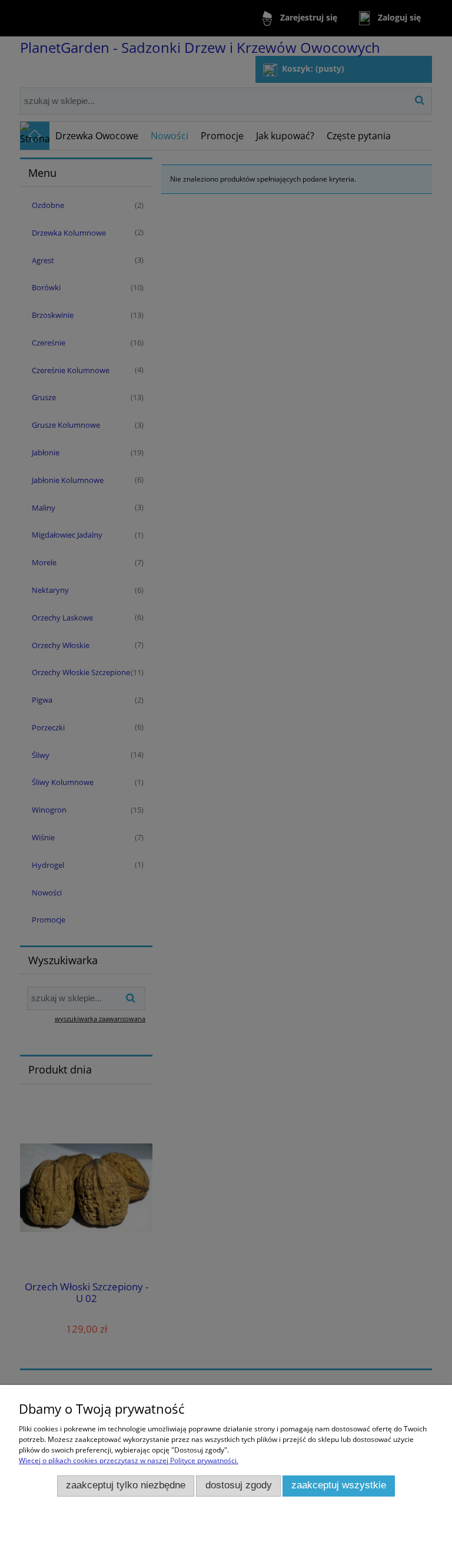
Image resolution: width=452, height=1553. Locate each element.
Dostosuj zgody (238, 1485)
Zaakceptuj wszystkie (338, 1485)
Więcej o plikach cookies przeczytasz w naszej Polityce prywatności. (128, 1460)
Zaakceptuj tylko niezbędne (125, 1485)
